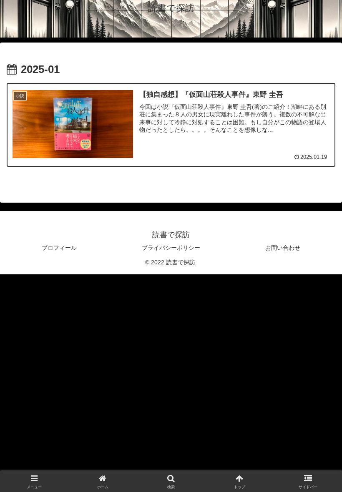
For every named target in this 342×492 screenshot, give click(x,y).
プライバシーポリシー (171, 247)
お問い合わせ (282, 247)
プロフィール (59, 247)
